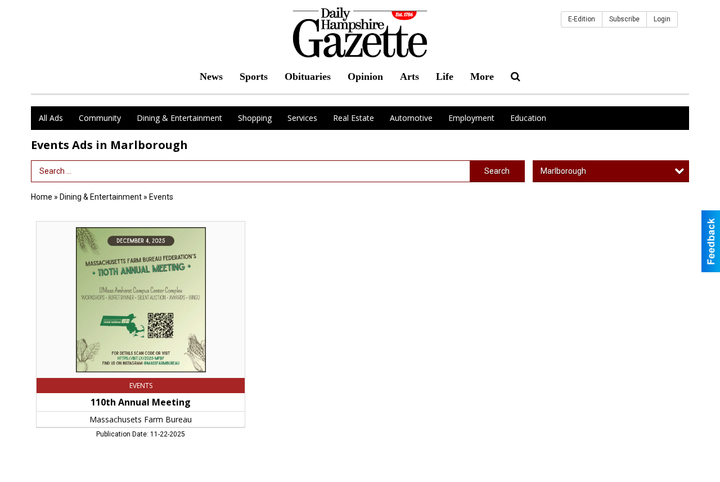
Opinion (365, 76)
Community (100, 117)
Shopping (255, 117)
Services (302, 117)
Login (662, 19)
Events (161, 196)
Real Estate (353, 117)
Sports (254, 76)
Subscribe (624, 19)
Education (528, 117)
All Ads (51, 117)
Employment (471, 117)
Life (444, 76)
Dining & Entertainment (179, 117)
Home (41, 196)
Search (497, 170)
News (211, 76)
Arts (409, 76)
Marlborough (563, 170)
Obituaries (308, 76)
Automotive (411, 117)
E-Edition (581, 19)
